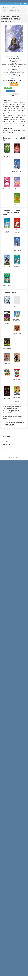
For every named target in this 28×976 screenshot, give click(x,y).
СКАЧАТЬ (10, 91)
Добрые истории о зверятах (15, 60)
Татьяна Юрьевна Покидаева (17, 72)
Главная (4, 7)
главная (4, 439)
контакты (12, 439)
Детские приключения (14, 53)
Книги (8, 7)
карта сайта (17, 439)
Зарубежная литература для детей (12, 9)
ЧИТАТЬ (8, 87)
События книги (14, 78)
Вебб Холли (16, 58)
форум (7, 439)
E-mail (7, 449)
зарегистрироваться (10, 425)
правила (22, 439)
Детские (13, 7)
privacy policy (5, 441)
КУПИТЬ (14, 84)
